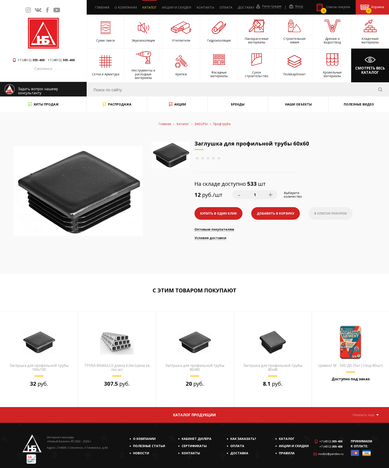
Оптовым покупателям (214, 229)
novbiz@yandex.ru (331, 454)
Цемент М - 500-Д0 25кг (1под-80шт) (350, 365)
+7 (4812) (31, 60)
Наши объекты (298, 104)
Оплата (225, 7)
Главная (102, 7)
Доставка (246, 7)
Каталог (149, 7)
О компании (126, 7)
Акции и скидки (176, 7)
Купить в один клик (218, 213)
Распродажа (119, 104)
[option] (39, 359)
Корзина (376, 8)
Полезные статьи (149, 446)
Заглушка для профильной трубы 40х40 (272, 367)
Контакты (205, 7)
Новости (141, 453)
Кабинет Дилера (196, 439)
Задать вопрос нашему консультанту (38, 91)
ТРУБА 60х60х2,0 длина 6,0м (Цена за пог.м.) (116, 367)
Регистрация (271, 6)
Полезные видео (359, 104)
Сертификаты (194, 446)
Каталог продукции (194, 414)
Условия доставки (210, 238)
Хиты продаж (46, 104)
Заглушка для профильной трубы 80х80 (194, 367)
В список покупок (330, 213)
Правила (287, 453)
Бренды (237, 104)
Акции (180, 104)
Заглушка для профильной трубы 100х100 (39, 367)
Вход (298, 6)
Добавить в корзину (275, 213)
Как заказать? (243, 439)
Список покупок (337, 8)
